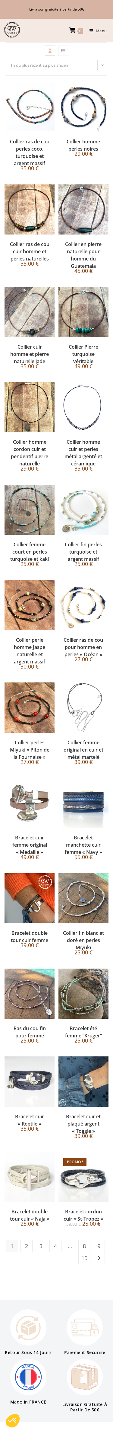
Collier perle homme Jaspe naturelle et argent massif (29, 651)
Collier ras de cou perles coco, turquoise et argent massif (29, 152)
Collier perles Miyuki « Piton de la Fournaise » (29, 749)
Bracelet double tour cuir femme (29, 937)
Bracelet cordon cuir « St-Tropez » (83, 1215)
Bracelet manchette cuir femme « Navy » (83, 844)
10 (84, 1258)
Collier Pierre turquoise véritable (83, 354)
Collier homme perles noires (83, 145)
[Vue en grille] (50, 51)
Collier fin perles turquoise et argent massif (83, 551)
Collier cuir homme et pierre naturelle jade (29, 354)
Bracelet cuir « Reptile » (29, 1120)
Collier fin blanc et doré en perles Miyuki (83, 940)
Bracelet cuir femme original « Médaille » (29, 844)
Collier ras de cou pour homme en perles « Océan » (83, 647)
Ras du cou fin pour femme (30, 1032)
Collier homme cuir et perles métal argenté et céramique (83, 453)
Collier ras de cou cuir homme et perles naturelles (29, 251)
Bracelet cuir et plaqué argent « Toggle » (83, 1123)
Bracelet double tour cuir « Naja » (29, 1215)
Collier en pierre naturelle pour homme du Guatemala (83, 255)
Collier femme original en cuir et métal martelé (83, 749)
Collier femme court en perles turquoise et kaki (29, 551)
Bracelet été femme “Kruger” (83, 1032)
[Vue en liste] (63, 51)
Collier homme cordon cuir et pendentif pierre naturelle (29, 453)
